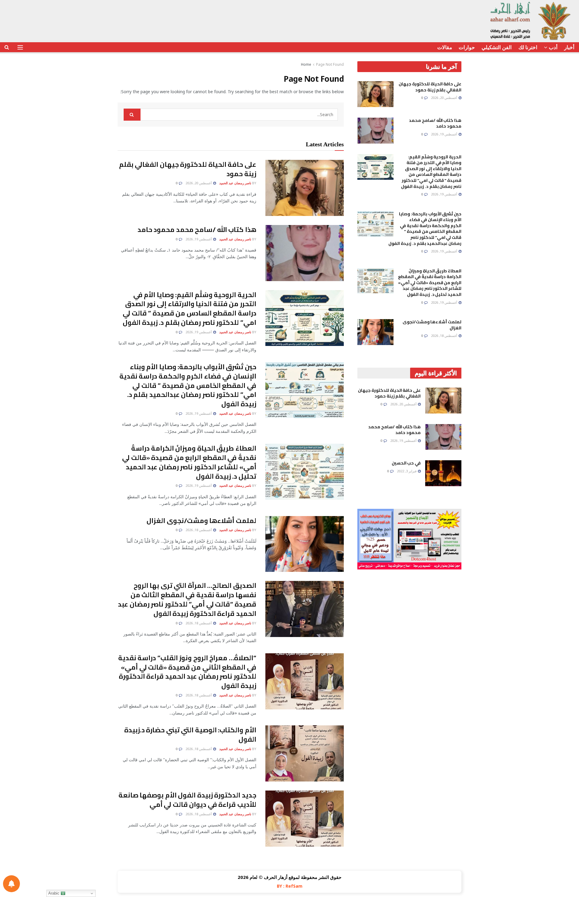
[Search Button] (132, 115)
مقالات (444, 47)
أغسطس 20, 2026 (199, 183)
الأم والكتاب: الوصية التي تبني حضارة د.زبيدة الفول (190, 735)
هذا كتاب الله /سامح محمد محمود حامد (197, 229)
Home (306, 64)
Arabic (54, 893)
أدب (553, 47)
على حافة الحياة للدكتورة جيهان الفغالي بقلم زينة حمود (187, 169)
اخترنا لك (527, 47)
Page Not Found (330, 64)
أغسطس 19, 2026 (199, 239)
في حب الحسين (406, 463)
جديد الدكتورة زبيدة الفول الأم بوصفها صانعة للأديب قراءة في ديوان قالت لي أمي (187, 800)
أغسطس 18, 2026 (199, 530)
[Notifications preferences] (11, 883)
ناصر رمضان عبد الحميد (235, 183)
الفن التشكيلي (497, 47)
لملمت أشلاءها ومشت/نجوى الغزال (201, 520)
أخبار (569, 47)
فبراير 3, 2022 (407, 471)
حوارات (467, 47)
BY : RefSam (289, 886)
